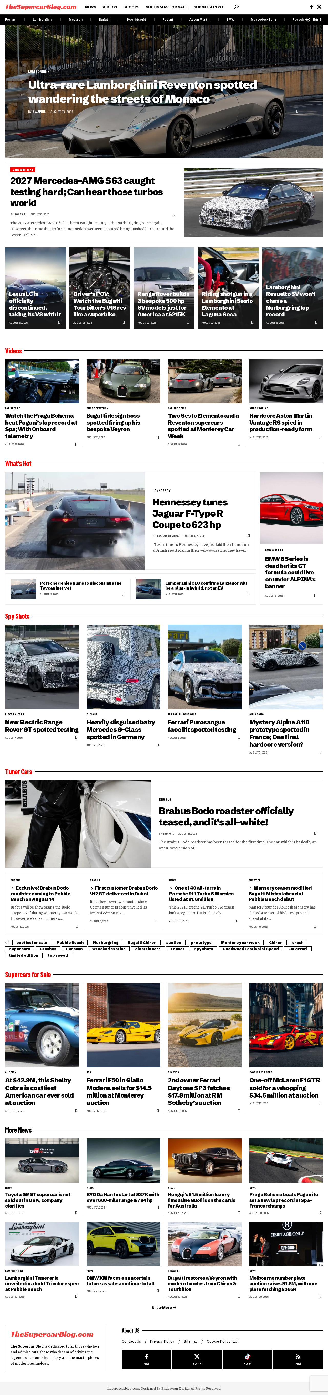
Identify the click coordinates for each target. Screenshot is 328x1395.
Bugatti (105, 19)
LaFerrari (298, 949)
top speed (58, 955)
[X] (319, 7)
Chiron (276, 942)
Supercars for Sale (28, 974)
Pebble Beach (70, 942)
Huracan (74, 949)
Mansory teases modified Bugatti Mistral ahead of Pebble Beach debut (280, 893)
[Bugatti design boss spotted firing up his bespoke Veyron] (123, 381)
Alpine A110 (256, 714)
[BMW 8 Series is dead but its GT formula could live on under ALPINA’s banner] (291, 508)
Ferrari (10, 19)
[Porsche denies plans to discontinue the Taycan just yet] (23, 589)
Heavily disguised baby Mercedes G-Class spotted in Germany (121, 729)
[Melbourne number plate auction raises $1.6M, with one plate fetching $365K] (286, 1244)
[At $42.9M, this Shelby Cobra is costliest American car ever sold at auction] (42, 1025)
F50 (89, 1072)
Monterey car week (240, 942)
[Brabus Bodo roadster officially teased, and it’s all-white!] (78, 824)
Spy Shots (17, 615)
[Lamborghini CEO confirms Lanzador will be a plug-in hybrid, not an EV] (148, 589)
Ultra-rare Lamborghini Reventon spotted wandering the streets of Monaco (142, 92)
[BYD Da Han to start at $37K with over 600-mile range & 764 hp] (123, 1160)
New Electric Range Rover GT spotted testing (41, 725)
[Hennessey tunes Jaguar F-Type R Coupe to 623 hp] (75, 521)
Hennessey (161, 491)
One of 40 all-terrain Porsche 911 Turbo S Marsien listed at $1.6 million (201, 893)
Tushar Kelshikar (168, 535)
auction (173, 942)
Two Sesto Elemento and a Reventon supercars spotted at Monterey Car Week (203, 426)
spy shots (203, 949)
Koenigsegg (136, 19)
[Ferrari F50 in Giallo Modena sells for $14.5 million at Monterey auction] (123, 1025)
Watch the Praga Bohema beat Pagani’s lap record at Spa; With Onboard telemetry (41, 426)
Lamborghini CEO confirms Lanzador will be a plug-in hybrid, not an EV (206, 586)
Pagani (167, 19)
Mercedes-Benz (263, 19)
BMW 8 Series (274, 550)
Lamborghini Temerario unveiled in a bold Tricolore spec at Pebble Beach (42, 1283)
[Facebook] (311, 7)
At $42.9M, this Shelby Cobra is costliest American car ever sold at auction (39, 1091)
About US (131, 1330)
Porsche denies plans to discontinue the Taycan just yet (81, 586)
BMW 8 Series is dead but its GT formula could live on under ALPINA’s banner (290, 573)
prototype (201, 942)
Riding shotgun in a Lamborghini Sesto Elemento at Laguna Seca (227, 304)
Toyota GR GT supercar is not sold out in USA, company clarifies (37, 1200)
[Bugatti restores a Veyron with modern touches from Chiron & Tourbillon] (205, 1244)
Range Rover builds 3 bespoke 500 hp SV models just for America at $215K (164, 304)
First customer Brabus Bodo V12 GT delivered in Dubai (124, 890)
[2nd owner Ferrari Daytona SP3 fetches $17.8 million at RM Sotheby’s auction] (205, 1025)
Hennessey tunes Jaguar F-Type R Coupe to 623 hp (190, 513)
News (172, 880)
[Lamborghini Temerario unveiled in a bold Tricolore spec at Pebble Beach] (42, 1244)
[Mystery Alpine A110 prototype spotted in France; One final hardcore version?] (286, 667)
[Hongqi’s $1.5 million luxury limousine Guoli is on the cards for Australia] (205, 1160)
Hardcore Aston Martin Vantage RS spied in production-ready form (280, 422)
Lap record (12, 408)
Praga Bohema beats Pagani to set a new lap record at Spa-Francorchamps (283, 1200)
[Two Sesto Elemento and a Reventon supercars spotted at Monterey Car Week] (205, 381)
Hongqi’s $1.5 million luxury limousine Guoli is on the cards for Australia (201, 1200)
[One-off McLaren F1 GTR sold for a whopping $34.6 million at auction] (286, 1025)
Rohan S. (20, 214)
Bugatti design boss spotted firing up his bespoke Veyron (113, 422)
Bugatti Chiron (142, 942)
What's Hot (18, 463)
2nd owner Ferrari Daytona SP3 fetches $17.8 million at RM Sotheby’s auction (199, 1091)
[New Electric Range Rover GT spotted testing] (42, 667)
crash (297, 942)
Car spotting (177, 408)
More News (18, 1129)
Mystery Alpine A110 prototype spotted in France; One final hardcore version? (279, 733)
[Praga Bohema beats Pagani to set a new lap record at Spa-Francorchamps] (286, 1160)
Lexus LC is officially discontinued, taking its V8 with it (35, 304)
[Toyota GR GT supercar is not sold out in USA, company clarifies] (42, 1160)
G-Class (92, 714)
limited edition (23, 955)
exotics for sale (31, 942)
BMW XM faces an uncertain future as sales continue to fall (120, 1281)
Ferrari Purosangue (182, 714)
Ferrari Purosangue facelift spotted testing (202, 725)
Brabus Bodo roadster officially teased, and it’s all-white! (226, 816)
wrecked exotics (109, 949)
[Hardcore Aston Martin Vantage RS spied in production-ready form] (286, 381)
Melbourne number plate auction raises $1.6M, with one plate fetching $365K (283, 1283)
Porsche (299, 19)
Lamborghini (43, 19)
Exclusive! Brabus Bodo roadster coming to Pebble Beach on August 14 (40, 893)
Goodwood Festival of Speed (251, 949)
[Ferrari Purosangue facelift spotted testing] (205, 667)
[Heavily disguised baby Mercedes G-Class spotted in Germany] (123, 667)
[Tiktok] (247, 1360)
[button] (236, 7)
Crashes (48, 949)
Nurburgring (258, 408)
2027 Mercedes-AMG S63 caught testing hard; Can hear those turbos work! (86, 191)
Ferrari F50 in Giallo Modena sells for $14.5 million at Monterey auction (119, 1091)
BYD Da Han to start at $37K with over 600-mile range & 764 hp (123, 1197)
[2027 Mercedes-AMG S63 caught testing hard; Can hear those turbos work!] (253, 202)
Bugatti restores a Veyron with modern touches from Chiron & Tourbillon (202, 1283)
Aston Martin (199, 19)
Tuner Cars (18, 771)
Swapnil (39, 111)
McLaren (76, 19)
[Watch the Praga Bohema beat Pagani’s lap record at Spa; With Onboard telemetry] (42, 381)
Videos (13, 350)
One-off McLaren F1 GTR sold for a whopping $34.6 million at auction (284, 1088)
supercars (19, 949)
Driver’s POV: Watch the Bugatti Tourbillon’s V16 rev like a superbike (99, 304)
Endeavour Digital (175, 1388)
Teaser (177, 949)
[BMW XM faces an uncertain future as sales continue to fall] (123, 1244)
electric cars (14, 714)
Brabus (165, 799)
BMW (230, 19)
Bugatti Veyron (98, 408)
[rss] (298, 1360)
